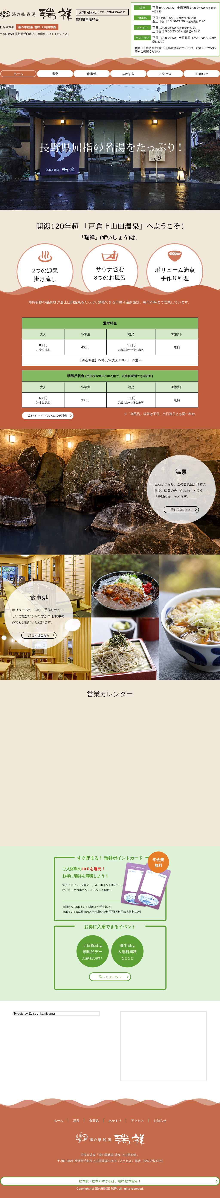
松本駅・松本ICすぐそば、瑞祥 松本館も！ (110, 1181)
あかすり (128, 74)
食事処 (91, 74)
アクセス (61, 33)
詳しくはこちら (181, 509)
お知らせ (201, 74)
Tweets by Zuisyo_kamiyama (34, 1013)
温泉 (55, 74)
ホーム (18, 74)
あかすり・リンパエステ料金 (47, 415)
